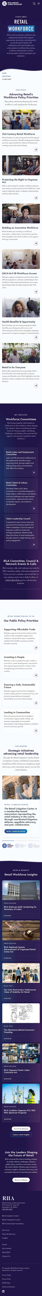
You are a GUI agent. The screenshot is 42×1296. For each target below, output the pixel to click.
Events (4, 1244)
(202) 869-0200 (7, 1209)
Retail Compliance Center (11, 1219)
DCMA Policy (6, 1283)
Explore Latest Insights (21, 1134)
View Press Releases (21, 1128)
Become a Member (21, 1180)
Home (4, 73)
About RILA (6, 1252)
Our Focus (6, 76)
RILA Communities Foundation (13, 1223)
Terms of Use (6, 1279)
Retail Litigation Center (16, 831)
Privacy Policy (6, 1275)
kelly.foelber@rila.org (14, 580)
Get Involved (6, 1248)
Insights (5, 1238)
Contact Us (6, 1256)
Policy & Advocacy (8, 1234)
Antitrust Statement (8, 1287)
